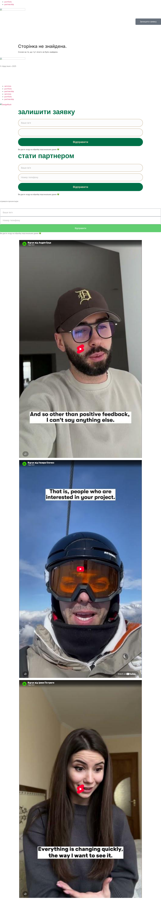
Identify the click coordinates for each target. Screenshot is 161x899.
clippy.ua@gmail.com (8, 73)
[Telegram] (2, 79)
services (7, 86)
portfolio (8, 2)
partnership (9, 4)
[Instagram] (9, 79)
